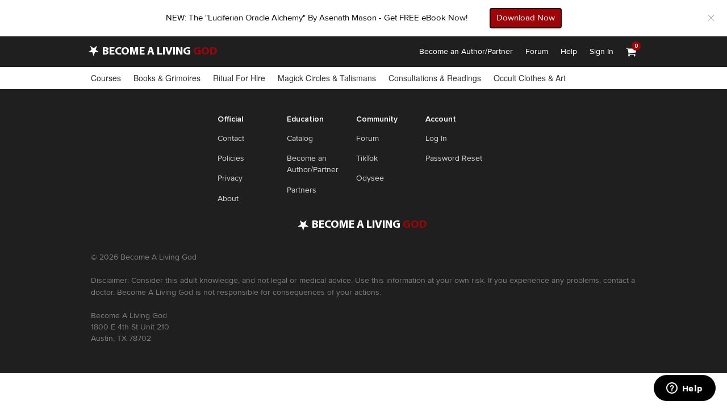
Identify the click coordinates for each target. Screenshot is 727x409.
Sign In (601, 51)
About (228, 198)
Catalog (300, 138)
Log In (436, 138)
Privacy (230, 178)
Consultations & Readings (434, 78)
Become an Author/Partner (466, 51)
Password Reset (453, 158)
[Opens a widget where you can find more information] (684, 389)
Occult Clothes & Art (530, 78)
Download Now (525, 17)
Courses (106, 78)
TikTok (367, 158)
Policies (231, 158)
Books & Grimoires (166, 78)
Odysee (370, 178)
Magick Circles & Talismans (327, 78)
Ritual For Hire (239, 78)
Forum (536, 51)
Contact (231, 138)
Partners (301, 190)
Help (569, 51)
